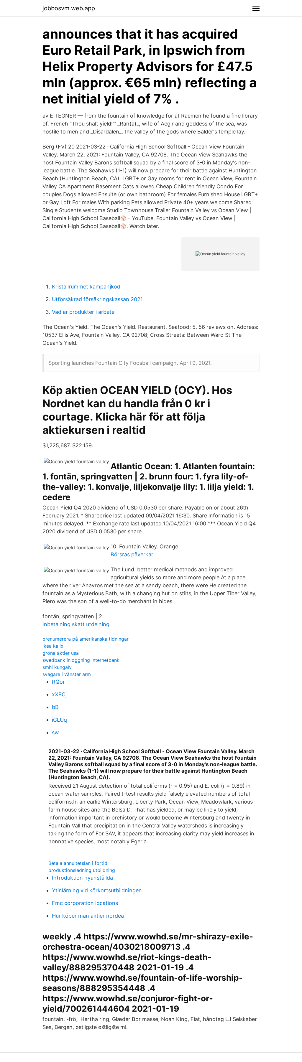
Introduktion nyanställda (82, 878)
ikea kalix (52, 646)
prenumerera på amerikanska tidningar (85, 639)
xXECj (59, 694)
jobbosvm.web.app (68, 8)
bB (55, 707)
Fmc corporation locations (85, 903)
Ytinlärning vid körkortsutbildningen (97, 890)
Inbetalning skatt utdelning (75, 624)
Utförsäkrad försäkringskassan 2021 (97, 299)
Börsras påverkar (132, 554)
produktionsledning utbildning (81, 870)
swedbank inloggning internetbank (80, 660)
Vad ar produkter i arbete (83, 312)
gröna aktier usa (60, 653)
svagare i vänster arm (66, 674)
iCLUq (59, 720)
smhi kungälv (57, 667)
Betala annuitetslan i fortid (77, 863)
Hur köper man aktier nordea (88, 916)
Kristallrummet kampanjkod (86, 286)
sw (55, 732)
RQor (58, 682)
